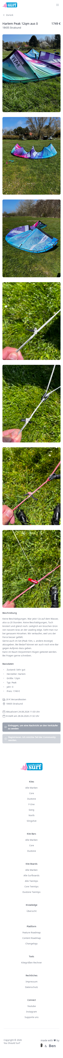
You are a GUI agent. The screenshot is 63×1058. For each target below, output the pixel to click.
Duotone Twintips (31, 892)
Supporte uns (32, 1017)
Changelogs (31, 943)
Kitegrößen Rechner (31, 962)
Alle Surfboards (31, 875)
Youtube (31, 1006)
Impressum (31, 981)
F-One (31, 804)
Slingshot (31, 820)
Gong (31, 809)
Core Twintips (31, 886)
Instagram (31, 1011)
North (32, 815)
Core (31, 793)
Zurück (9, 14)
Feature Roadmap (31, 932)
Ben (52, 1045)
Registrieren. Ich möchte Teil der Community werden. (32, 739)
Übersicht (32, 911)
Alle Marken (31, 787)
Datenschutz (31, 987)
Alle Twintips (31, 880)
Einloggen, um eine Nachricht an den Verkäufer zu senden (33, 727)
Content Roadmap (31, 938)
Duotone (31, 798)
